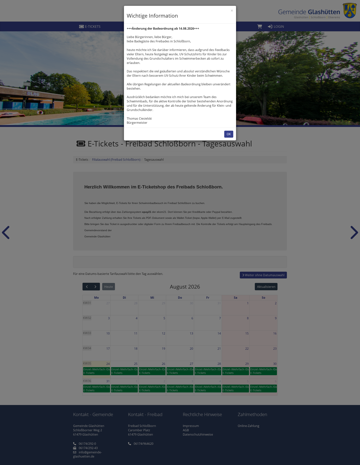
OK (229, 134)
